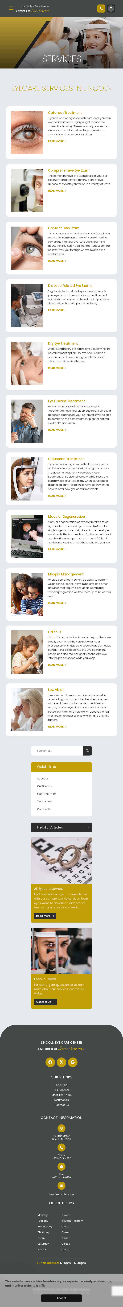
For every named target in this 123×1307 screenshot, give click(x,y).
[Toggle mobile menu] (11, 8)
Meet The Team (47, 794)
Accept (61, 1298)
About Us (42, 778)
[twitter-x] (61, 1062)
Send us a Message (61, 1195)
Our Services (45, 786)
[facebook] (50, 1062)
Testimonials (45, 801)
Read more (43, 916)
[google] (73, 1062)
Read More (56, 141)
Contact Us (44, 809)
